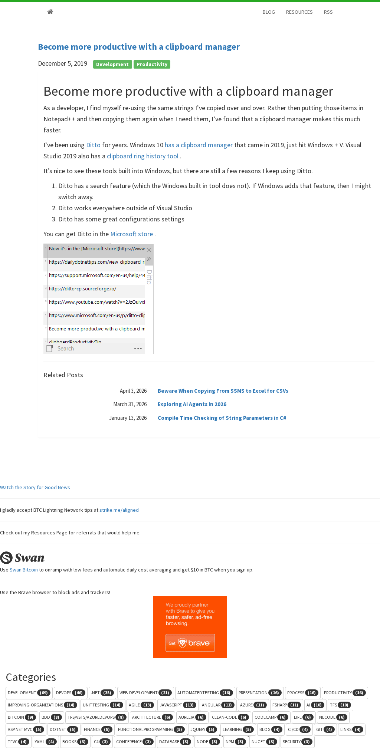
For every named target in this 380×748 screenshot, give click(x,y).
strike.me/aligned (119, 510)
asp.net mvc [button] (25, 729)
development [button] (28, 692)
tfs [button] (339, 705)
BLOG (269, 12)
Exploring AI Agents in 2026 (192, 404)
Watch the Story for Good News (35, 487)
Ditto (94, 145)
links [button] (350, 729)
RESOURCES (299, 12)
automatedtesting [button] (203, 692)
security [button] (296, 741)
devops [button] (69, 692)
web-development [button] (144, 692)
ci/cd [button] (298, 729)
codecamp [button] (270, 717)
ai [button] (314, 705)
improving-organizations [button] (41, 705)
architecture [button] (151, 717)
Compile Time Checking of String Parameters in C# (222, 417)
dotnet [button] (63, 729)
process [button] (301, 692)
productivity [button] (343, 692)
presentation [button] (259, 692)
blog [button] (269, 729)
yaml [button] (44, 741)
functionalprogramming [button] (150, 729)
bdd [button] (50, 717)
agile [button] (140, 705)
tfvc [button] (17, 741)
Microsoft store (132, 234)
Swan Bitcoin (24, 569)
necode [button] (332, 717)
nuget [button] (263, 741)
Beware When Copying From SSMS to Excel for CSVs (223, 390)
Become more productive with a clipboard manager (139, 46)
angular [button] (217, 705)
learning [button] (237, 729)
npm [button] (234, 741)
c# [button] (101, 741)
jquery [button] (202, 729)
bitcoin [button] (20, 717)
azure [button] (252, 705)
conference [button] (133, 741)
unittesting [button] (102, 705)
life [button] (302, 717)
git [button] (324, 729)
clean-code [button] (229, 717)
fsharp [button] (285, 705)
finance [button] (97, 729)
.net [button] (101, 692)
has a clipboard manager (199, 145)
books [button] (74, 741)
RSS (328, 12)
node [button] (207, 741)
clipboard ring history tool (143, 156)
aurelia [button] (191, 717)
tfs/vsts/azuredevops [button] (96, 717)
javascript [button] (177, 705)
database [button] (174, 741)
